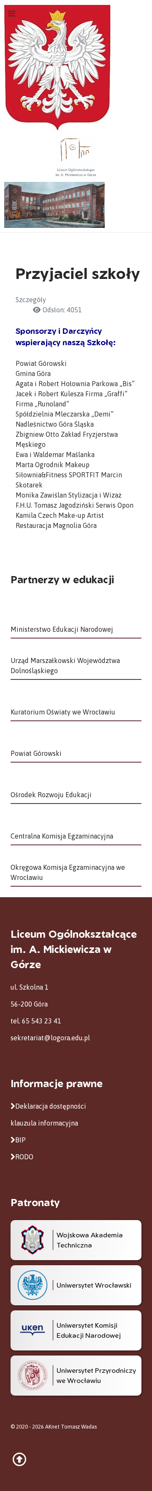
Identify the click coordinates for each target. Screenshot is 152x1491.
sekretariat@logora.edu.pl (50, 1038)
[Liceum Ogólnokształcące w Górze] (76, 156)
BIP (20, 1140)
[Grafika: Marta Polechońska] (76, 205)
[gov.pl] (57, 67)
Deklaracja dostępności (50, 1106)
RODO (24, 1157)
